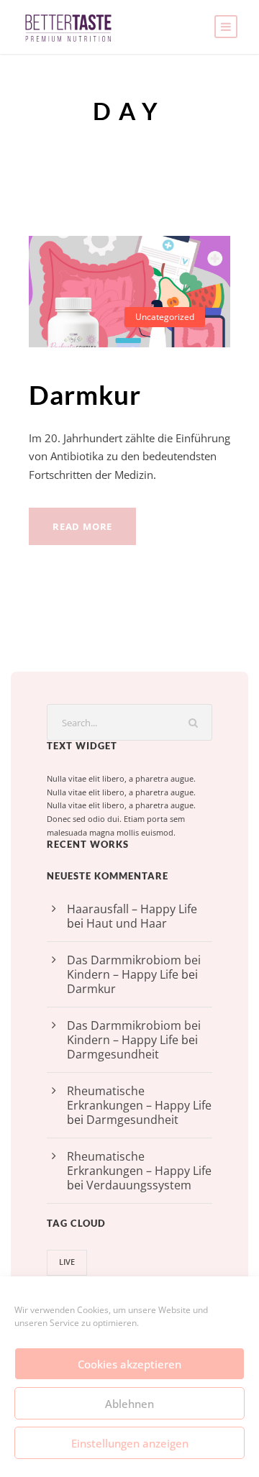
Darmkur (85, 394)
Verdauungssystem (138, 1185)
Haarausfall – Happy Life (132, 909)
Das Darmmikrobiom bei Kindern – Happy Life (134, 967)
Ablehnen (129, 1403)
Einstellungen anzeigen (129, 1443)
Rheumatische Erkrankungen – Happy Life (139, 1098)
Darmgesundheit (113, 1054)
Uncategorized (164, 317)
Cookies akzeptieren (129, 1364)
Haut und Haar (126, 923)
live (67, 1261)
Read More (82, 526)
